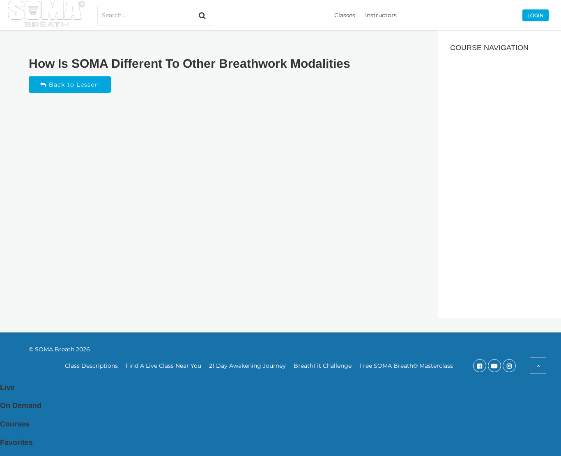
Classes (344, 15)
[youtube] (494, 365)
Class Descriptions (91, 365)
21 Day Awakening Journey (247, 365)
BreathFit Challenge (323, 365)
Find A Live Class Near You (163, 365)
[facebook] (479, 365)
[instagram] (509, 365)
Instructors (381, 15)
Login (535, 15)
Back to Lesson (73, 84)
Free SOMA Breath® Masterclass (406, 365)
